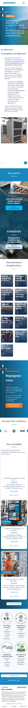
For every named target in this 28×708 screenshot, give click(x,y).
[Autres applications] (3, 354)
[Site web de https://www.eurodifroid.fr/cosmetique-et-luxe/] (14, 431)
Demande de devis (14, 680)
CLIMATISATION (17, 61)
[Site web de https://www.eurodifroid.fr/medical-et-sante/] (22, 431)
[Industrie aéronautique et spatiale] (3, 284)
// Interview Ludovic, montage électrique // (14, 580)
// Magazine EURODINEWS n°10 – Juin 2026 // (14, 529)
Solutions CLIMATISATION (14, 208)
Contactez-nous (14, 676)
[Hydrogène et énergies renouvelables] (17, 284)
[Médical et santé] (17, 326)
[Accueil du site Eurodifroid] (9, 3)
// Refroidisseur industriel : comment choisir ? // (14, 479)
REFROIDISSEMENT (13, 63)
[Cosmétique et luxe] (3, 340)
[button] (25, 162)
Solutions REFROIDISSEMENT (14, 246)
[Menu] (23, 3)
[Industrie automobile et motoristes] (3, 298)
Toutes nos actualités (14, 604)
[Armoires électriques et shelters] (3, 326)
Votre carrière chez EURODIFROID (14, 405)
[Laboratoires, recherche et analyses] (17, 312)
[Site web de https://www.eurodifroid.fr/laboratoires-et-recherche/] (5, 431)
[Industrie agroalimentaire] (3, 312)
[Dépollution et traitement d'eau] (17, 340)
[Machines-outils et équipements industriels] (17, 299)
